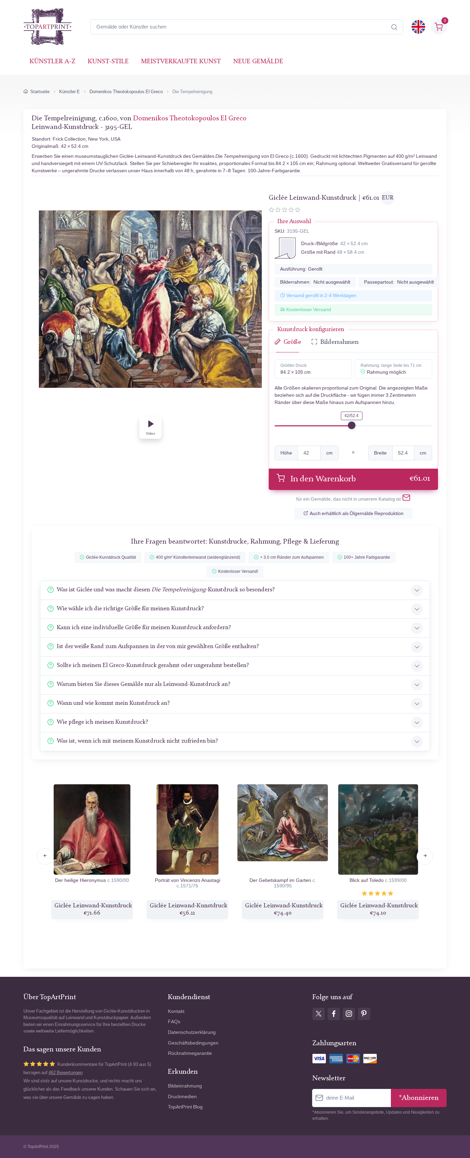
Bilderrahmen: (315, 282)
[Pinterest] (364, 1014)
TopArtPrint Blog (185, 1107)
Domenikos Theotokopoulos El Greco (126, 91)
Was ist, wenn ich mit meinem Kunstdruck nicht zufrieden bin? (137, 741)
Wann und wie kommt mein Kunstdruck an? (113, 703)
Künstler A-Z (52, 61)
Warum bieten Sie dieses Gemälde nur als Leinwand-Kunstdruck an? (143, 684)
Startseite (40, 91)
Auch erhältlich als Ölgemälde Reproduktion (357, 513)
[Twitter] (318, 1014)
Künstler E (69, 91)
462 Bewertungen (66, 1072)
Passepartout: (399, 282)
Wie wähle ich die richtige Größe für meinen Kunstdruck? (130, 609)
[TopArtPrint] (47, 27)
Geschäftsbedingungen (193, 1043)
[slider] (351, 425)
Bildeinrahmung (185, 1086)
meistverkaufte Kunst (181, 61)
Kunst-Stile (108, 61)
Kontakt (176, 1011)
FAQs (174, 1022)
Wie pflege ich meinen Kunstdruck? (102, 722)
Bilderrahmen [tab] (339, 342)
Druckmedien (182, 1097)
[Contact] (406, 499)
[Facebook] (334, 1014)
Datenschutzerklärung (192, 1032)
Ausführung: (301, 269)
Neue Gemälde (258, 61)
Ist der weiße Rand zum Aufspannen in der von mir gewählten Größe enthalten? (158, 646)
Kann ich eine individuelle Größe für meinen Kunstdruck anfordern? (144, 628)
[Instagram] (349, 1014)
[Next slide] (425, 856)
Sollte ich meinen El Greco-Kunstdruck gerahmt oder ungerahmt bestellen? (153, 665)
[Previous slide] (45, 856)
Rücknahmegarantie (190, 1053)
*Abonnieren (419, 1098)
